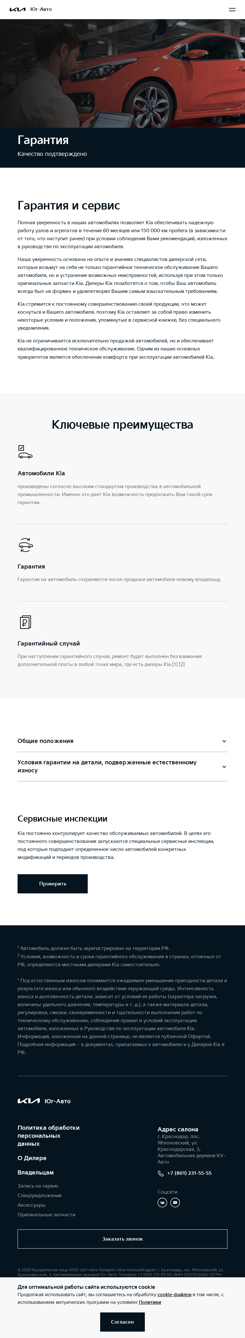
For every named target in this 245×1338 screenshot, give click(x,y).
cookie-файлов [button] (174, 1294)
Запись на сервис (38, 1186)
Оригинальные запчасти (46, 1215)
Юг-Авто (41, 9)
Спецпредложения (40, 1196)
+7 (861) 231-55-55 (189, 1173)
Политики (150, 1302)
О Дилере (32, 1158)
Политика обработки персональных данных (49, 1136)
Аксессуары (32, 1205)
